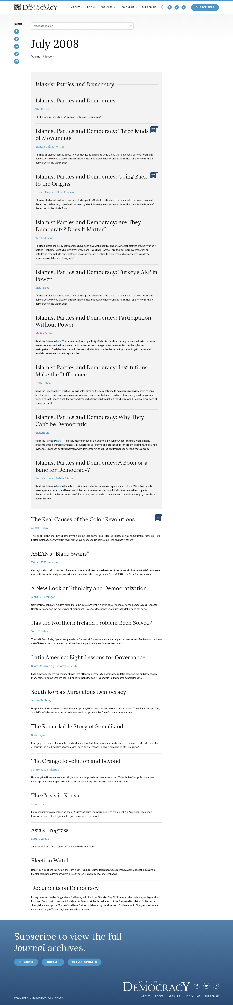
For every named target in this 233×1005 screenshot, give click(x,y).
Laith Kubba (43, 383)
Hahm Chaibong (41, 700)
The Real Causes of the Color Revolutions (83, 519)
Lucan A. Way (39, 528)
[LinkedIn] (183, 7)
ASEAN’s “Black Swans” (60, 553)
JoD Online (127, 7)
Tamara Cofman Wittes (49, 146)
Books (91, 7)
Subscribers (205, 7)
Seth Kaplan (38, 735)
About (75, 7)
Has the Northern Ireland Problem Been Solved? (91, 622)
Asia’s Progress (50, 830)
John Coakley (39, 631)
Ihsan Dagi (42, 287)
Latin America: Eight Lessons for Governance (88, 657)
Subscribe (149, 7)
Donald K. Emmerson (44, 562)
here (58, 341)
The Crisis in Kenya (55, 795)
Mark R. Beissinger (43, 597)
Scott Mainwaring (42, 666)
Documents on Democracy (65, 888)
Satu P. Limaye (40, 838)
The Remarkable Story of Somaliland (77, 726)
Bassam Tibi (42, 432)
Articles (107, 7)
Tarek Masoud (44, 238)
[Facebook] (170, 7)
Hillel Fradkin (65, 192)
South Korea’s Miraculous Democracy (78, 691)
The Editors (42, 109)
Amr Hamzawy (44, 478)
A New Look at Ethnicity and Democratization (89, 588)
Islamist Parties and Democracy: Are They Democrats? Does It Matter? (88, 226)
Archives (53, 962)
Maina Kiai (38, 804)
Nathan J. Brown (65, 478)
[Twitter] (176, 7)
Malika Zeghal (44, 333)
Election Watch (50, 860)
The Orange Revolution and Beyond (75, 761)
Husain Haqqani (45, 192)
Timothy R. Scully (66, 666)
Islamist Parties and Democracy (75, 100)
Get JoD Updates (84, 962)
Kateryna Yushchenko (45, 769)
